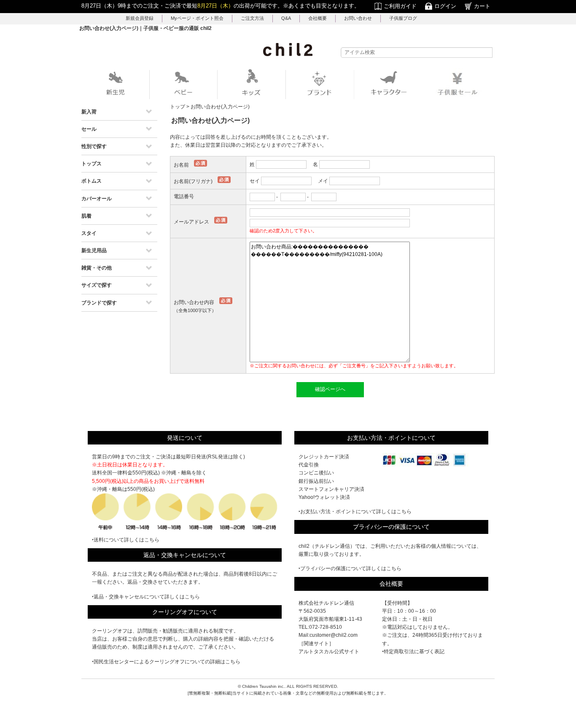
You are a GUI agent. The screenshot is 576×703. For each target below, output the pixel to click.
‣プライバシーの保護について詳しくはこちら (350, 568)
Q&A (286, 18)
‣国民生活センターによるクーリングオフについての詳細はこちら (166, 662)
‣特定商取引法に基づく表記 (413, 652)
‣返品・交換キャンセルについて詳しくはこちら (146, 597)
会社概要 (317, 18)
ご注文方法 (252, 18)
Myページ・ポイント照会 (197, 18)
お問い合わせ (358, 18)
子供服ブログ (403, 18)
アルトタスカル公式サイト (329, 652)
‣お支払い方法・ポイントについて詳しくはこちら (355, 511)
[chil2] (288, 49)
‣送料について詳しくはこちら (125, 540)
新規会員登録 (139, 18)
